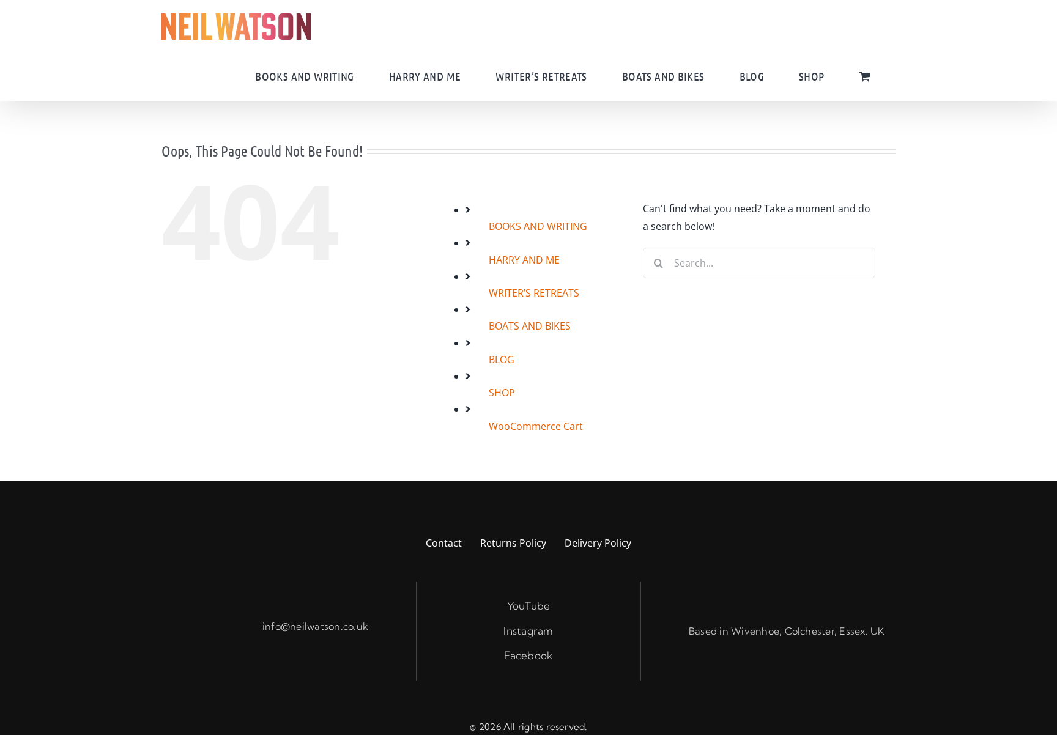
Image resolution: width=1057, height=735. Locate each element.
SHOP (502, 392)
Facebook (528, 655)
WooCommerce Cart (536, 426)
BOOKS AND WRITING (538, 226)
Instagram (528, 630)
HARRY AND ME (524, 260)
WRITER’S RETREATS (534, 293)
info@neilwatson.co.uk (315, 626)
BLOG (501, 359)
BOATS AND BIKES (530, 326)
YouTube (529, 605)
